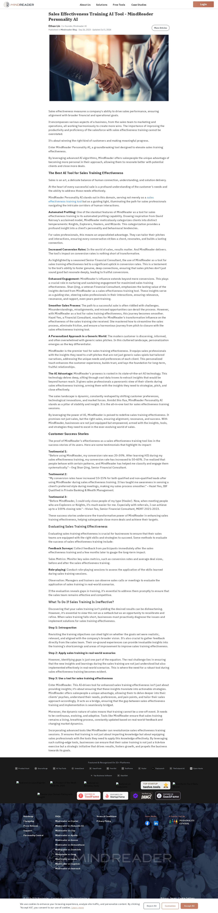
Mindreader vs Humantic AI (69, 826)
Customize (170, 906)
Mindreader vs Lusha (66, 859)
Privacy (164, 898)
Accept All (189, 906)
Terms (173, 898)
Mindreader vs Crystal (66, 821)
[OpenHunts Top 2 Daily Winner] (187, 785)
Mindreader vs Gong (65, 854)
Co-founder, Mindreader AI (74, 26)
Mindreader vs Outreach (67, 868)
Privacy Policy (104, 821)
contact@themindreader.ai (76, 898)
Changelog (28, 821)
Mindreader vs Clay (65, 830)
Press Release (30, 826)
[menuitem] (85, 4)
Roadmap (28, 816)
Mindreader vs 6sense (66, 840)
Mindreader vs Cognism (67, 863)
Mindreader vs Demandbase (70, 844)
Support (27, 830)
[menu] (113, 4)
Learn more (77, 907)
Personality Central (33, 835)
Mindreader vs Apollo (66, 835)
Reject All (152, 906)
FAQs (58, 816)
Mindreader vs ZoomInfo (68, 849)
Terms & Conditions (107, 816)
